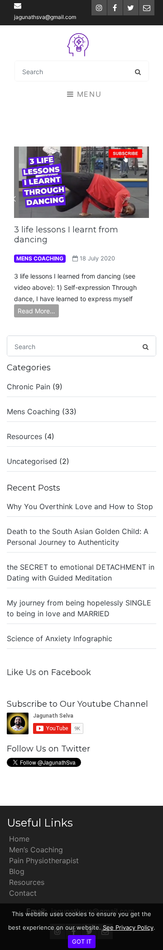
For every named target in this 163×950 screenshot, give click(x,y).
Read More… (36, 311)
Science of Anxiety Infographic (59, 638)
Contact (23, 893)
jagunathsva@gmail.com (45, 17)
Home (19, 838)
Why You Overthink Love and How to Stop (80, 506)
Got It (81, 941)
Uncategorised (32, 461)
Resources (24, 436)
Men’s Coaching (36, 849)
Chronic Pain (28, 386)
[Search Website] (138, 71)
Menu (87, 94)
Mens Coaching (33, 411)
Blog (16, 871)
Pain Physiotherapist (44, 860)
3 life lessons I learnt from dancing (66, 235)
